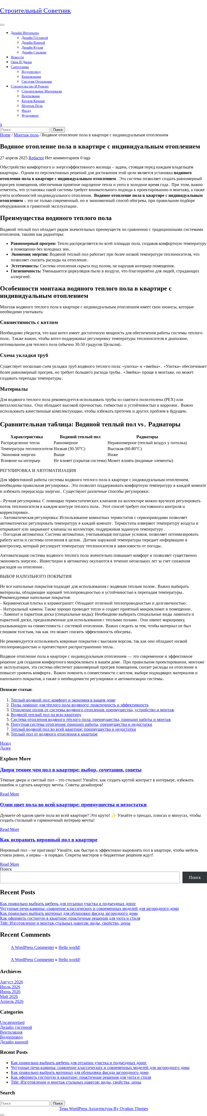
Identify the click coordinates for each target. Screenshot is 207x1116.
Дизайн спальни (34, 52)
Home (5, 135)
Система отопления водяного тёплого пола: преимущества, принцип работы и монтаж (91, 719)
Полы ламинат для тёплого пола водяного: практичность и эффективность (80, 705)
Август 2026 (11, 982)
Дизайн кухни (32, 47)
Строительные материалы (42, 91)
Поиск (58, 130)
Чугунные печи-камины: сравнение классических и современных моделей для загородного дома (89, 908)
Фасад (26, 111)
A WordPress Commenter (32, 947)
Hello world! (69, 947)
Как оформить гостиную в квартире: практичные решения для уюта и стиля (70, 918)
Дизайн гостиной (35, 38)
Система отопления (37, 81)
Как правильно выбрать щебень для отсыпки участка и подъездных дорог (68, 903)
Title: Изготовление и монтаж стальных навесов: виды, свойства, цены (65, 923)
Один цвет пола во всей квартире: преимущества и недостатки (73, 804)
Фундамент (30, 115)
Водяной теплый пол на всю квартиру (46, 714)
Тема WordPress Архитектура (103, 1108)
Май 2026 (9, 996)
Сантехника (20, 67)
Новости (17, 57)
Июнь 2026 (10, 991)
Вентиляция (31, 96)
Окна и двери (21, 62)
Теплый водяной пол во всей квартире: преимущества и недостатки (73, 729)
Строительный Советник (35, 10)
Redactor (36, 158)
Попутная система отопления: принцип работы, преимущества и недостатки (81, 724)
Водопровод (31, 72)
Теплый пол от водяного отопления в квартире (54, 734)
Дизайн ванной (33, 43)
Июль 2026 (10, 986)
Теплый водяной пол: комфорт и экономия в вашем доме (63, 700)
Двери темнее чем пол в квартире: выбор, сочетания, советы (71, 770)
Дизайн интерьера (25, 33)
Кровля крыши (33, 101)
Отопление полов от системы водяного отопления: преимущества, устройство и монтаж (92, 709)
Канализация (31, 77)
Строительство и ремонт (30, 86)
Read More (9, 794)
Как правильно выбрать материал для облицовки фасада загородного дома (69, 913)
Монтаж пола (32, 106)
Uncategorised (12, 1022)
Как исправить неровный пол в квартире (48, 839)
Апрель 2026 (11, 1001)
